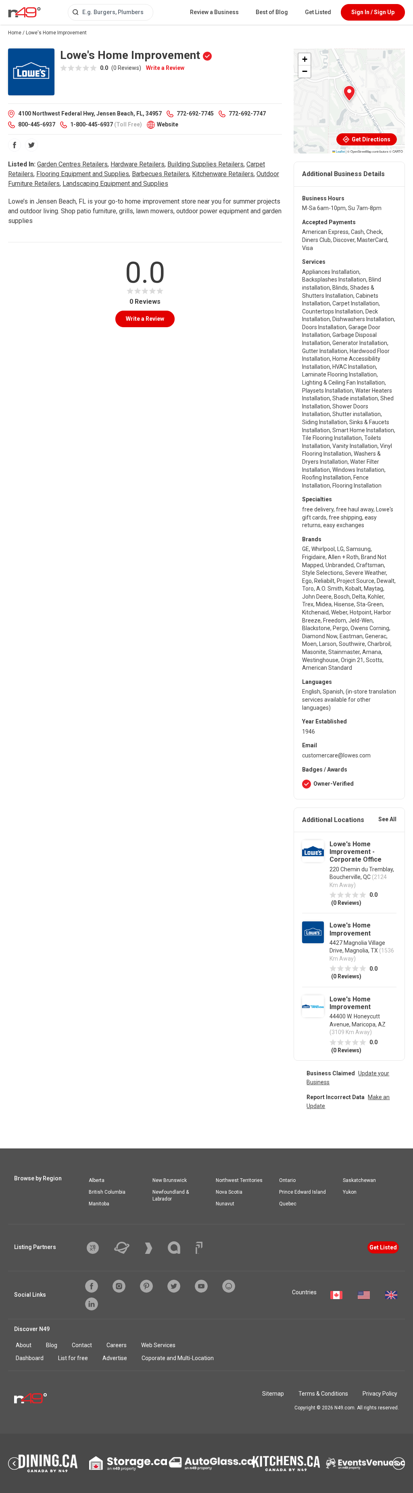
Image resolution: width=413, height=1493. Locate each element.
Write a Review (165, 68)
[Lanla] (180, 1247)
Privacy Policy (380, 1393)
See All (387, 819)
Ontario (287, 1180)
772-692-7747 (247, 113)
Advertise (114, 1358)
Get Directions (370, 139)
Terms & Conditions (323, 1393)
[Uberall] (128, 1247)
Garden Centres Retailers (72, 164)
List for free (73, 1358)
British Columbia (107, 1192)
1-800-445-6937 (91, 124)
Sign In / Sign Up (372, 12)
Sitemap (273, 1393)
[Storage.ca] (128, 1463)
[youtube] (201, 1286)
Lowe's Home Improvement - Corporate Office (356, 851)
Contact (82, 1345)
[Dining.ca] (48, 1463)
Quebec (287, 1204)
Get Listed (318, 12)
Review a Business (214, 12)
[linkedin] (91, 1304)
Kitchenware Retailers (223, 174)
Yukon (350, 1192)
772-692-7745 (195, 113)
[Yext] (99, 1247)
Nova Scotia (229, 1192)
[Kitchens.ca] (286, 1463)
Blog (51, 1345)
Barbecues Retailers (160, 174)
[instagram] (119, 1286)
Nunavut (225, 1204)
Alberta (96, 1180)
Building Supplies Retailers (205, 164)
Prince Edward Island (302, 1192)
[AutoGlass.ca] (211, 1463)
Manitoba (99, 1204)
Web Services (158, 1345)
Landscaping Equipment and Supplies (115, 183)
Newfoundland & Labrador (170, 1195)
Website (167, 124)
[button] (349, 93)
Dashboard (30, 1358)
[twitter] (31, 145)
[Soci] (199, 1247)
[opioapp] (229, 1286)
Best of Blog (272, 12)
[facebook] (14, 145)
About (23, 1345)
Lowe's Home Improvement (350, 929)
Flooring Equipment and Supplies (82, 174)
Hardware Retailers (138, 164)
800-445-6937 (36, 124)
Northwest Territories (239, 1180)
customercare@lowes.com (336, 755)
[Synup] (154, 1248)
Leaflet (340, 151)
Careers (116, 1345)
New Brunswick (169, 1180)
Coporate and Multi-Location (178, 1358)
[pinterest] (146, 1286)
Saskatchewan (359, 1180)
